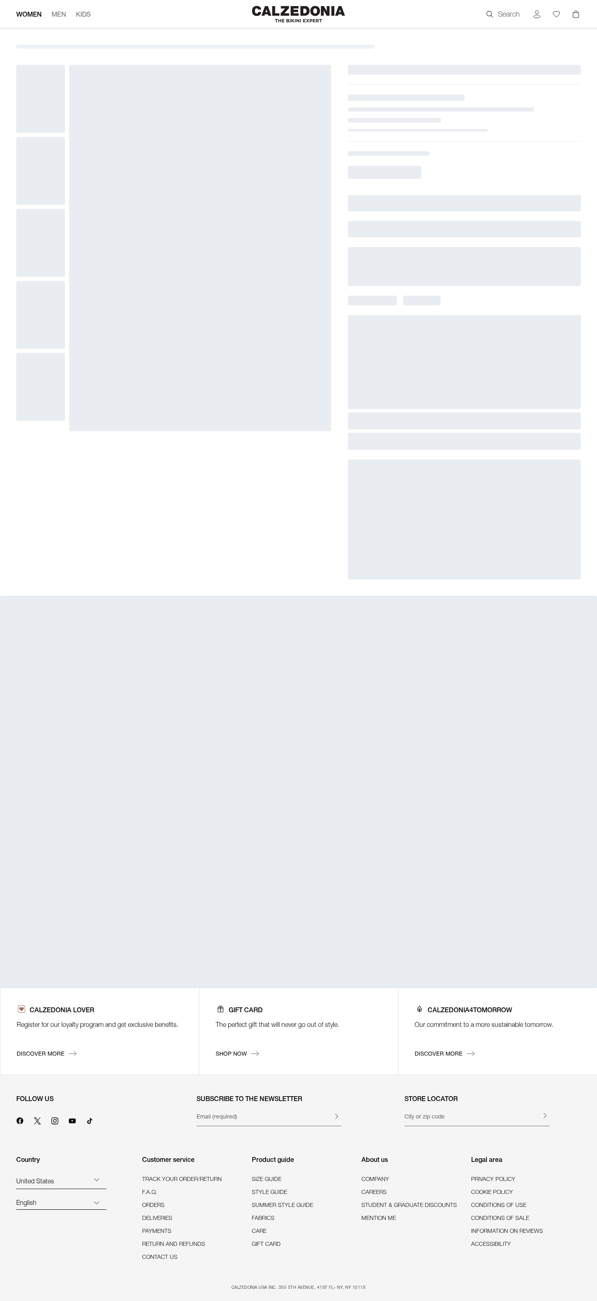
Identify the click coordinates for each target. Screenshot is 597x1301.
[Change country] (97, 1179)
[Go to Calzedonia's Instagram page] (54, 1120)
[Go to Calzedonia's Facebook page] (20, 1120)
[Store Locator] (544, 1116)
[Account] (537, 14)
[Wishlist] (556, 14)
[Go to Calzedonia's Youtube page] (72, 1120)
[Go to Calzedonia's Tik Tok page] (89, 1120)
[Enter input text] (336, 1116)
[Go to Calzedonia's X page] (37, 1120)
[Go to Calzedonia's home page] (298, 14)
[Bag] (576, 14)
